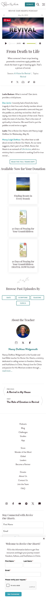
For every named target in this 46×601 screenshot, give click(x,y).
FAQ (23, 488)
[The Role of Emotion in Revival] (42, 15)
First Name (8, 524)
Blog (23, 428)
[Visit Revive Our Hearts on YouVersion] (39, 503)
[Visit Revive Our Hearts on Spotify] (26, 503)
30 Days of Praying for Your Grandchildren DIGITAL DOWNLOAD (23, 264)
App (23, 440)
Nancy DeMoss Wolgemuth (23, 349)
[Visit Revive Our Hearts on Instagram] (6, 503)
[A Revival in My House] (4, 15)
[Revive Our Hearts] (10, 4)
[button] (43, 4)
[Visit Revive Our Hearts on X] (32, 503)
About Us (23, 476)
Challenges (23, 432)
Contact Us (23, 480)
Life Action (26, 149)
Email (5, 531)
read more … (7, 370)
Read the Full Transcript (23, 162)
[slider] (12, 43)
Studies (23, 436)
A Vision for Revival (22, 73)
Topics (23, 303)
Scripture (23, 297)
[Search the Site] (38, 4)
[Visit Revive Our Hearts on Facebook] (13, 503)
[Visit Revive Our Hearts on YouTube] (19, 503)
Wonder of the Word (23, 452)
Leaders (23, 460)
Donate (29, 4)
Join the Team (23, 484)
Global (23, 456)
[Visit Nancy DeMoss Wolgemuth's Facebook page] (29, 342)
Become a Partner (23, 464)
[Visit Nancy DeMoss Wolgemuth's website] (16, 342)
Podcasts (23, 424)
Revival (23, 76)
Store (23, 448)
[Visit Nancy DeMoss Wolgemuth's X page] (23, 342)
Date (9, 297)
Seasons (37, 297)
